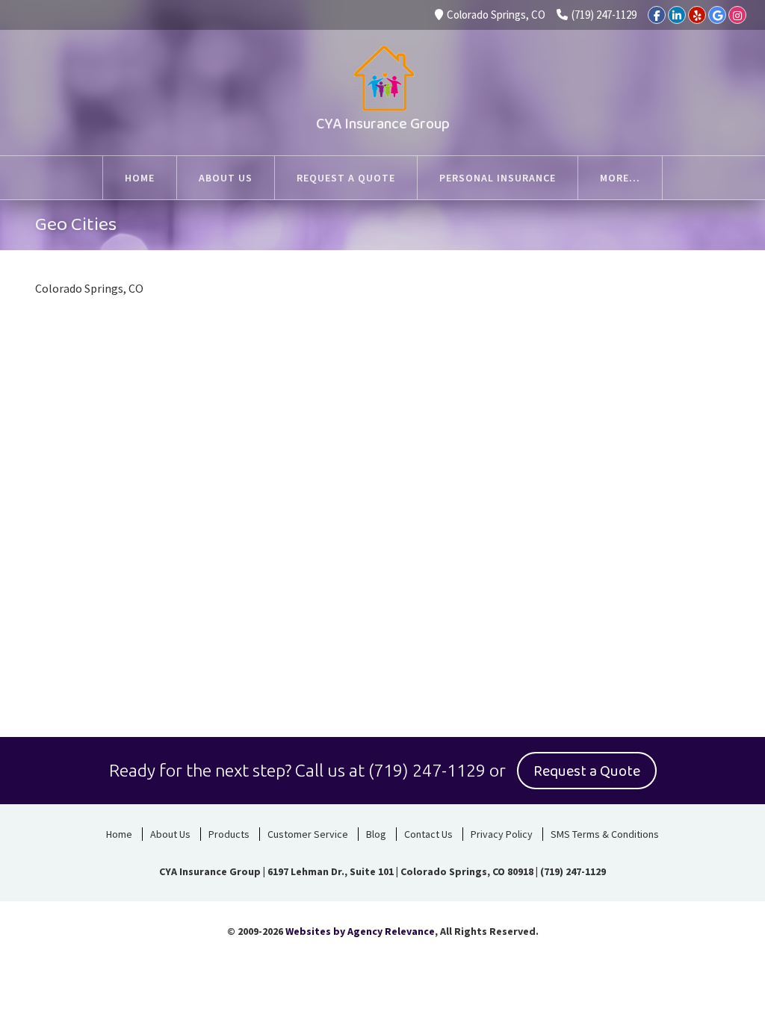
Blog (376, 834)
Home (119, 834)
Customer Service (307, 834)
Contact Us (428, 834)
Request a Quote (586, 771)
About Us (170, 834)
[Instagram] (737, 15)
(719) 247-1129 (604, 14)
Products (229, 834)
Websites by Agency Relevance (360, 931)
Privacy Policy (502, 834)
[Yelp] (697, 15)
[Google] (717, 15)
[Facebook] (657, 15)
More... (620, 177)
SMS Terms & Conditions (605, 834)
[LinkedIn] (677, 15)
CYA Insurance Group (383, 124)
